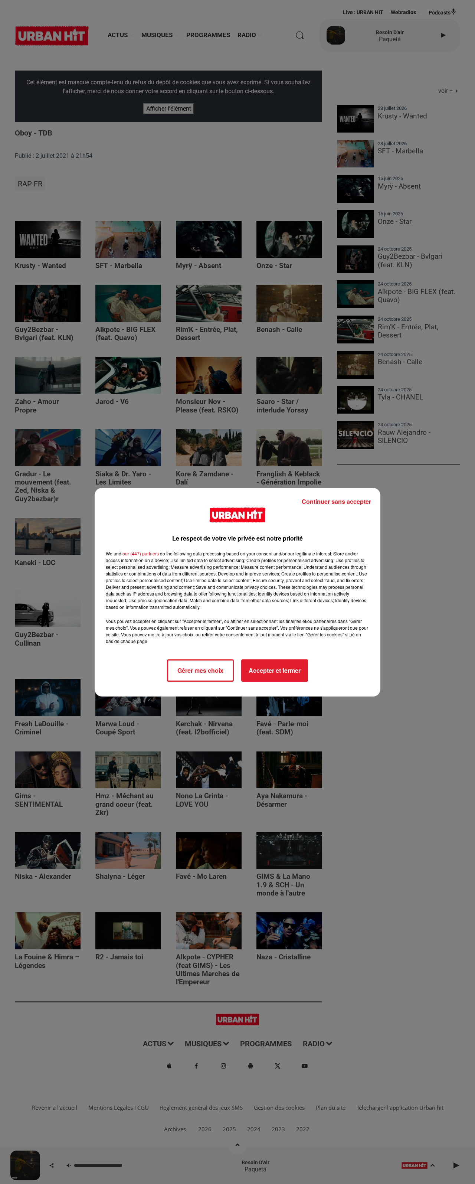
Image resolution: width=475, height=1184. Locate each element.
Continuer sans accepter (336, 501)
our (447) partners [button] (140, 553)
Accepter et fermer (275, 670)
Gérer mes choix (200, 670)
